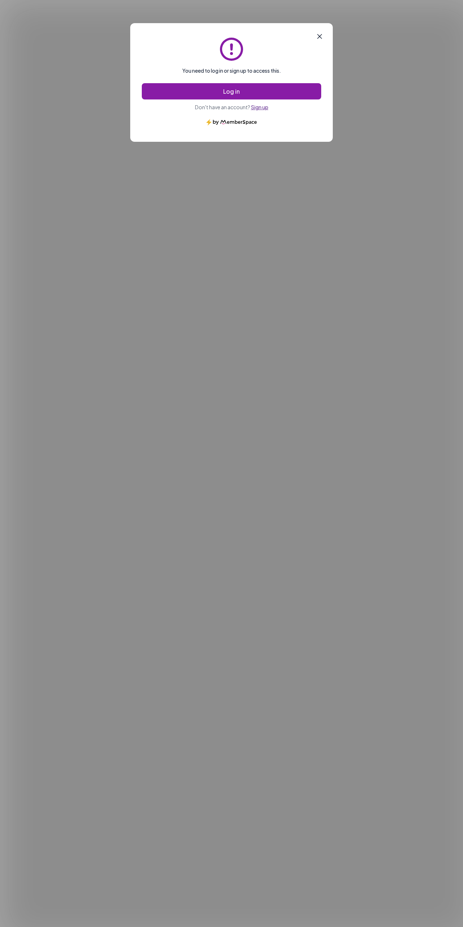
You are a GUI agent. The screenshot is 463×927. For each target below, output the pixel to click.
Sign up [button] (259, 107)
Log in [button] (231, 91)
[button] (320, 36)
